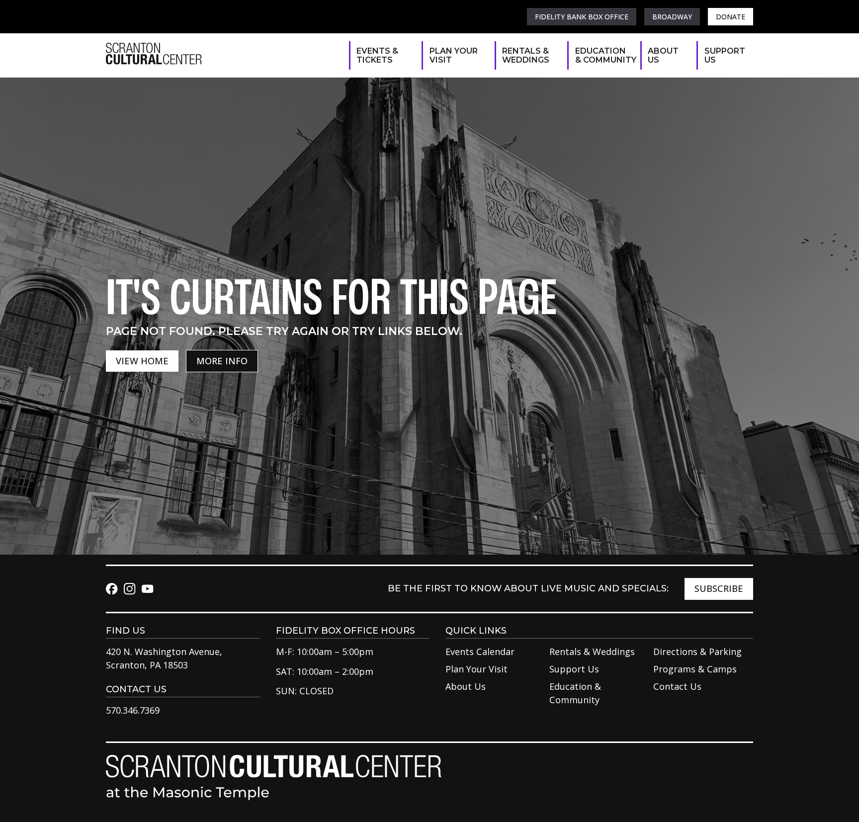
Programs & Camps (695, 669)
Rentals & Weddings (525, 55)
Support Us (723, 55)
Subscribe (718, 588)
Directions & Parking (697, 652)
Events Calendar (480, 652)
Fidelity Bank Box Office (581, 16)
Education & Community (602, 55)
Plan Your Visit (454, 55)
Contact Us (677, 686)
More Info (222, 361)
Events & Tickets (377, 55)
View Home (142, 361)
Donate (730, 16)
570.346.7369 (133, 710)
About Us (663, 55)
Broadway (672, 16)
